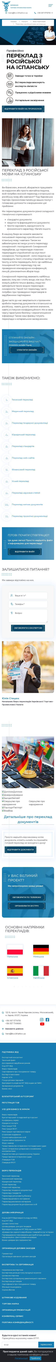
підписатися (45, 688)
